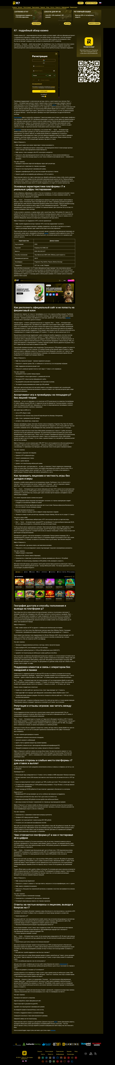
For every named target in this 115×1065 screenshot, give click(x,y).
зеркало (53, 1030)
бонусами (18, 129)
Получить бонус (94, 23)
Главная (14, 7)
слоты (54, 105)
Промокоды (73, 7)
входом (68, 318)
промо (46, 233)
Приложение (35, 7)
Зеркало (42, 7)
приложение (63, 964)
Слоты (52, 7)
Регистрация (27, 7)
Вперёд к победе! (89, 50)
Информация (65, 7)
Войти (80, 3)
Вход (47, 7)
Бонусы (20, 7)
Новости (58, 7)
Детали (37, 23)
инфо (55, 1021)
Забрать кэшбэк (64, 23)
